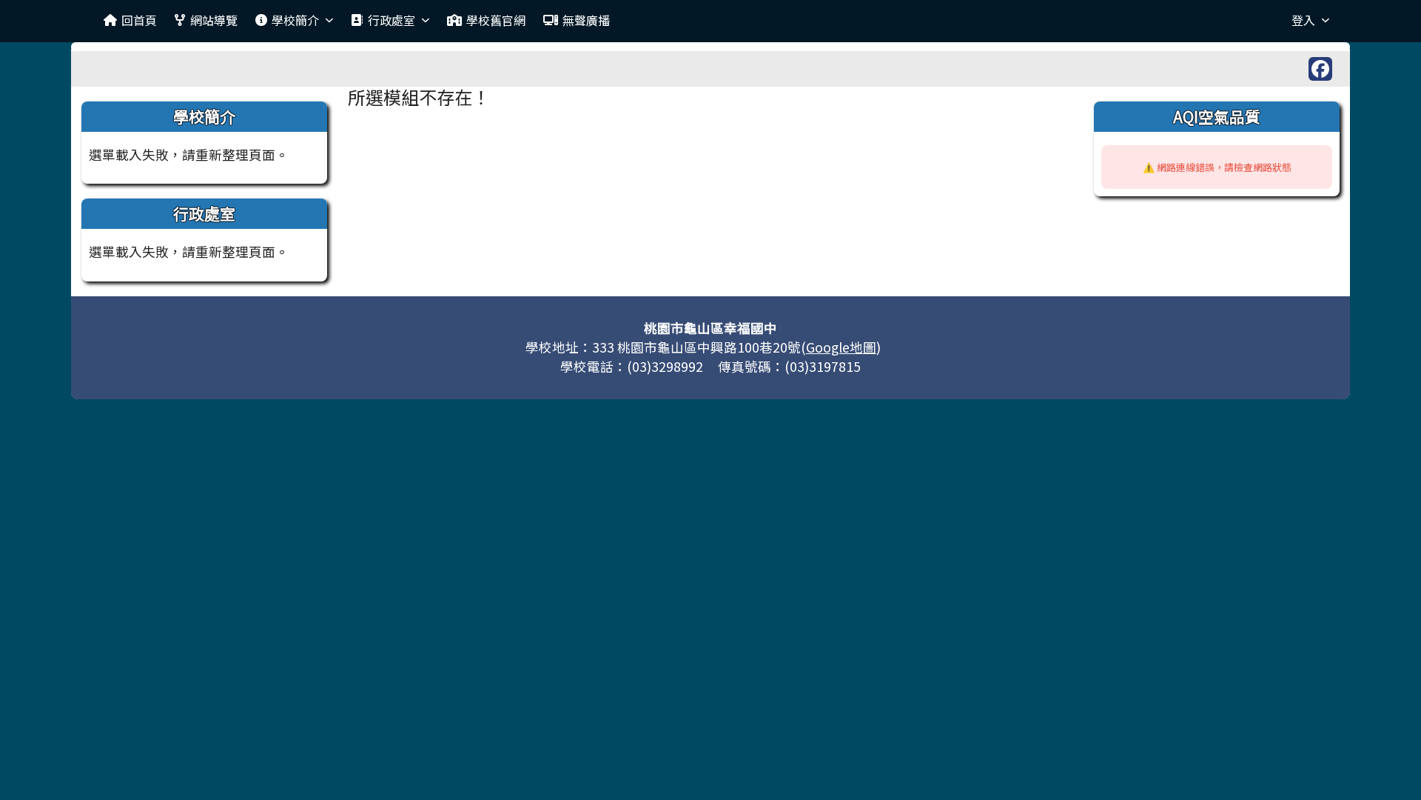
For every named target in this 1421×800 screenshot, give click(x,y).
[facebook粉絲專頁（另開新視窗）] (1320, 69)
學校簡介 (295, 20)
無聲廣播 (586, 20)
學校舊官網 (495, 20)
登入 (1303, 20)
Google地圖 (841, 347)
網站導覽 (214, 20)
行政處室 (391, 20)
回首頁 (139, 20)
